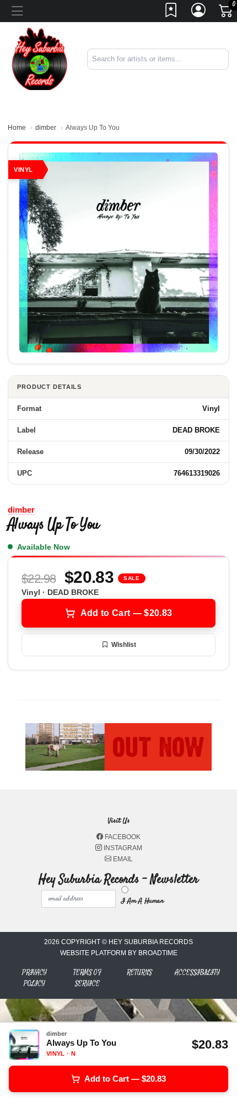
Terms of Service (87, 978)
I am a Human (142, 901)
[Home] (39, 58)
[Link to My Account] (199, 13)
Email (122, 859)
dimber (45, 127)
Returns (139, 972)
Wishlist (123, 645)
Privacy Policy (34, 978)
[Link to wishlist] (171, 13)
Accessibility (197, 972)
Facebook (122, 837)
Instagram (122, 848)
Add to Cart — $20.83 (126, 613)
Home (17, 127)
